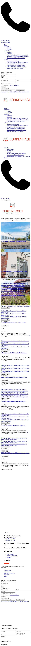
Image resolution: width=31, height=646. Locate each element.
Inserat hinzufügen (5, 42)
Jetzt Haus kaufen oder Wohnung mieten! (17, 55)
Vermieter (9, 53)
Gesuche (9, 557)
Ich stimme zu (11, 85)
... (25, 248)
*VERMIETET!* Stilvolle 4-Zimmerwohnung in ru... (15, 453)
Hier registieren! (14, 91)
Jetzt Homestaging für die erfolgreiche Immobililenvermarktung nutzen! (16, 67)
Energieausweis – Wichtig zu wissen (16, 63)
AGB (5, 576)
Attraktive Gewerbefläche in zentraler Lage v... (13, 401)
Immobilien (7, 46)
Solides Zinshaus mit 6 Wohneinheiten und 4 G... (14, 377)
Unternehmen (10, 149)
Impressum (6, 571)
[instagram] (8, 563)
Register (3, 87)
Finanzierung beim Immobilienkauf (16, 65)
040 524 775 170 (10, 540)
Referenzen (10, 150)
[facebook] (4, 563)
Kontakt (6, 157)
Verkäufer (9, 52)
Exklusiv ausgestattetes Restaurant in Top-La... (13, 425)
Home (5, 45)
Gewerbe (9, 49)
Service (6, 59)
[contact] (2, 620)
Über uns (6, 147)
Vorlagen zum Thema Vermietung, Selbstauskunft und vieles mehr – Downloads (18, 155)
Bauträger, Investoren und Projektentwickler (18, 56)
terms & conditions (14, 85)
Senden (3, 636)
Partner (9, 152)
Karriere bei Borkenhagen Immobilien (16, 153)
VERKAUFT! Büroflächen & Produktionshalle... (14, 241)
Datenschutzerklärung (9, 573)
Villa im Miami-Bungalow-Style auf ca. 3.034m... (14, 322)
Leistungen (6, 50)
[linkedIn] (5, 563)
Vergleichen (4, 644)
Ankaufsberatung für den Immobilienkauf (17, 62)
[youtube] (6, 563)
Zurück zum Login (5, 91)
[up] (1, 620)
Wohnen (9, 47)
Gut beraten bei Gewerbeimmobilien (16, 58)
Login (2, 77)
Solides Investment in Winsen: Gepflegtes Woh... (13, 353)
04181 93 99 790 (5, 40)
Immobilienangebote (12, 555)
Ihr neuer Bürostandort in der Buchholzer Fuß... (14, 271)
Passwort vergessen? (24, 91)
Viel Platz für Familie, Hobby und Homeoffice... (13, 295)
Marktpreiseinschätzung (13, 61)
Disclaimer (6, 574)
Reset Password (20, 90)
